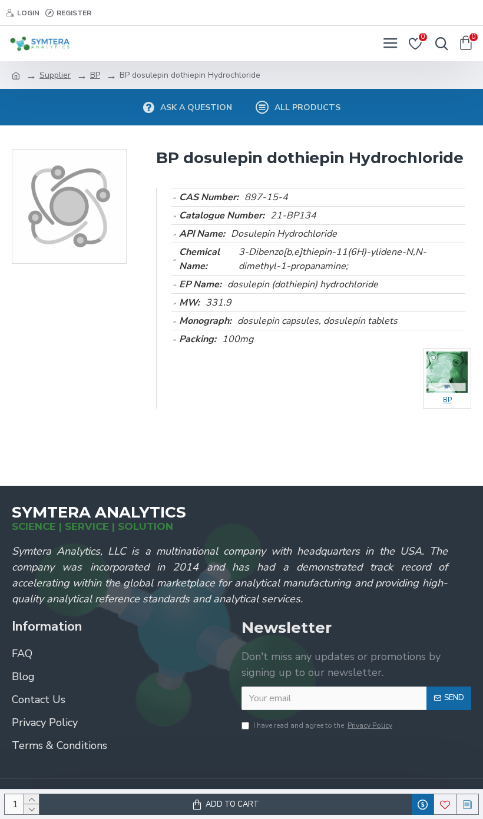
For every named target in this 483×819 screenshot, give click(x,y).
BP (95, 75)
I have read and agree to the (322, 725)
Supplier (55, 75)
